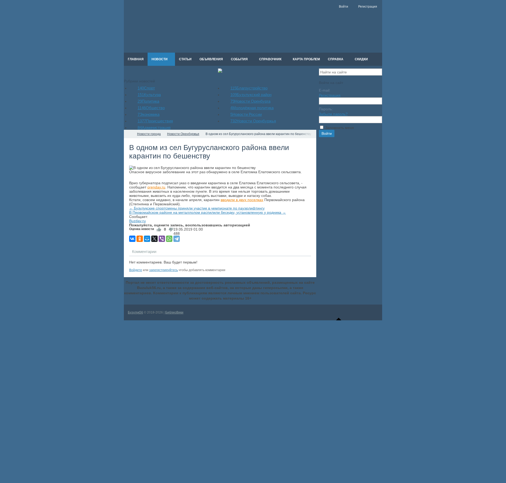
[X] (154, 239)
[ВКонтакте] (132, 239)
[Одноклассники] (140, 239)
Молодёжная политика (252, 108)
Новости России (246, 114)
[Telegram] (176, 239)
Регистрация (329, 95)
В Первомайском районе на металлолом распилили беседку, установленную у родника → (207, 212)
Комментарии (144, 251)
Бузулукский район (250, 94)
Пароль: (326, 109)
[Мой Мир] (147, 239)
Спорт (146, 88)
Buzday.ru (137, 221)
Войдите (135, 270)
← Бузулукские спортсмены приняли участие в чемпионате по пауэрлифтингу (197, 208)
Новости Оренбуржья (253, 121)
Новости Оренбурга (250, 101)
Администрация (154, 127)
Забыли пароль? (333, 114)
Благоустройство (248, 88)
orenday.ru (156, 187)
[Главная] (128, 134)
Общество (151, 108)
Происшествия (155, 121)
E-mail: (324, 90)
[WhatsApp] (169, 239)
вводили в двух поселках (242, 200)
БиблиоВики (174, 312)
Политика (148, 101)
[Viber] (162, 239)
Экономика (148, 114)
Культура (149, 94)
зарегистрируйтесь (163, 270)
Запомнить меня (339, 128)
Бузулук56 (135, 312)
